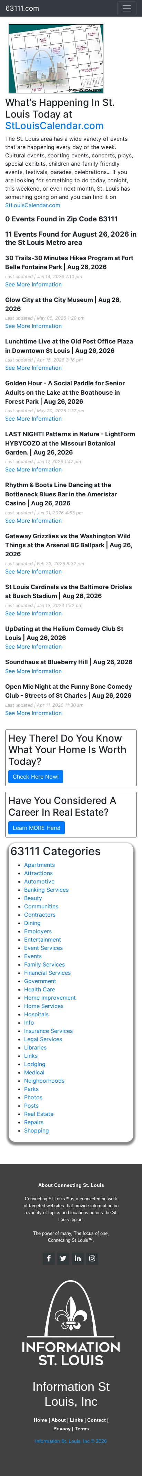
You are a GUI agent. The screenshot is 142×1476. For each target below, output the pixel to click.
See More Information (33, 284)
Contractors (39, 914)
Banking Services (46, 889)
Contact (96, 1420)
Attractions (38, 873)
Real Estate (38, 1113)
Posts (31, 1105)
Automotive (39, 881)
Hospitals (36, 1014)
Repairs (33, 1122)
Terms (82, 1428)
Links (31, 1055)
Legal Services (43, 1039)
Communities (41, 906)
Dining (32, 922)
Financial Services (47, 972)
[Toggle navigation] (126, 8)
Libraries (35, 1047)
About (58, 1420)
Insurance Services (48, 1030)
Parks (31, 1088)
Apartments (39, 864)
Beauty (33, 898)
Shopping (36, 1130)
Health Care (39, 989)
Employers (38, 931)
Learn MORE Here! (36, 827)
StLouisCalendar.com (54, 125)
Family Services (44, 964)
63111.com (22, 8)
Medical (34, 1072)
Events (33, 956)
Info (29, 1022)
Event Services (43, 947)
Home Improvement (50, 997)
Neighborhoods (44, 1080)
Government (40, 981)
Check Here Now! (36, 776)
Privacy (62, 1428)
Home (40, 1420)
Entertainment (42, 939)
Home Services (43, 1005)
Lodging (34, 1064)
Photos (33, 1097)
